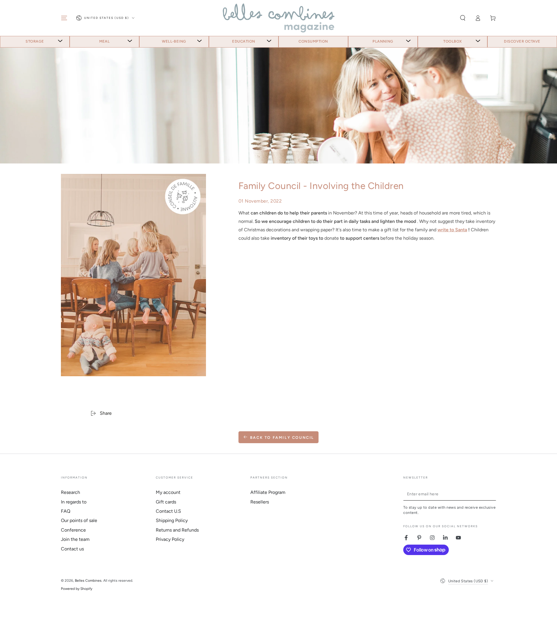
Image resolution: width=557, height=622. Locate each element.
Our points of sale (79, 520)
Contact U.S (168, 511)
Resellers (259, 502)
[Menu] (64, 18)
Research (70, 492)
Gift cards (166, 502)
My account (168, 492)
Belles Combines (88, 581)
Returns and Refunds (177, 530)
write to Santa (452, 229)
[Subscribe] (492, 494)
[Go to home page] (278, 17)
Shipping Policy (172, 520)
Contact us (72, 549)
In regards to (73, 502)
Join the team (75, 539)
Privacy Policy (170, 539)
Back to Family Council (282, 437)
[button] (462, 18)
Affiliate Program (267, 492)
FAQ (65, 511)
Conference (73, 530)
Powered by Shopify (76, 589)
